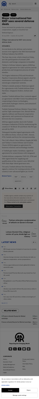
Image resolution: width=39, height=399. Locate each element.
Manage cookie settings (19, 395)
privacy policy (5, 385)
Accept (10, 390)
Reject (29, 390)
